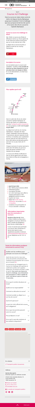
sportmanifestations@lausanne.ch (17, 233)
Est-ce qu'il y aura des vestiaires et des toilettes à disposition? (16, 320)
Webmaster (27, 405)
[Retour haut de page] (17, 405)
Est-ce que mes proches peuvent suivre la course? (15, 311)
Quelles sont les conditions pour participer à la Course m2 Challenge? (16, 252)
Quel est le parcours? (12, 301)
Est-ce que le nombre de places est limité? (16, 283)
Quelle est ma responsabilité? (14, 287)
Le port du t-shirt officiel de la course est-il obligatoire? (17, 305)
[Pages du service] (6, 392)
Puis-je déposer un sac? (13, 315)
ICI (23, 224)
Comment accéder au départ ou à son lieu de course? (15, 296)
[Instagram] (12, 392)
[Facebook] (9, 392)
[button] (29, 333)
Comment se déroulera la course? (16, 291)
